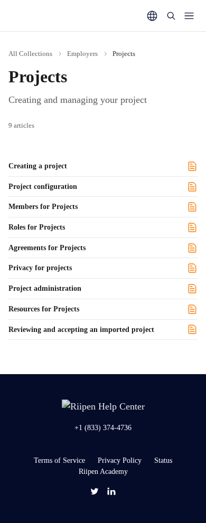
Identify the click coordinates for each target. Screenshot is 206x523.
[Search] (171, 16)
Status (163, 460)
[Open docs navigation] (189, 16)
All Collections (30, 54)
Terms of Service (59, 460)
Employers (82, 54)
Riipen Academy (103, 472)
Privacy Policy (120, 460)
